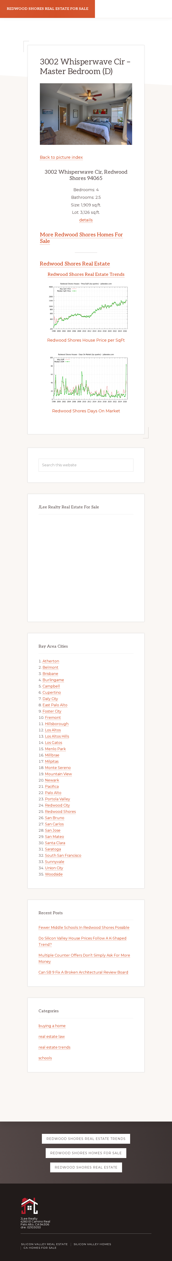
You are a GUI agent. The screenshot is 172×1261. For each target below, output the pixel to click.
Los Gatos (53, 743)
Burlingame (53, 680)
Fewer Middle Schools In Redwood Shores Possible (84, 927)
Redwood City (57, 805)
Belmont (50, 667)
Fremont (53, 717)
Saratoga (53, 849)
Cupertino (52, 692)
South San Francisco (63, 855)
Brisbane (50, 674)
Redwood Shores (60, 811)
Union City (54, 868)
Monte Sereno (58, 768)
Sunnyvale (54, 862)
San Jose (52, 830)
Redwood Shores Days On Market (86, 411)
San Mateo (54, 837)
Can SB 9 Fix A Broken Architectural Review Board (83, 972)
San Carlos (54, 824)
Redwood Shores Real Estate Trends (86, 274)
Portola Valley (57, 799)
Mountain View (58, 774)
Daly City (50, 699)
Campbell (51, 686)
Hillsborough (57, 724)
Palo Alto (53, 793)
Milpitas (51, 761)
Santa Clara (55, 843)
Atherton (51, 661)
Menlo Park (55, 749)
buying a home (52, 1026)
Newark (52, 780)
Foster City (52, 711)
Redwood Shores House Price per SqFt (86, 340)
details (86, 220)
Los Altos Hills (57, 736)
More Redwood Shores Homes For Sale (81, 237)
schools (45, 1058)
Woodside (54, 874)
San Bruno (54, 818)
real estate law (52, 1036)
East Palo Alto (55, 705)
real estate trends (54, 1047)
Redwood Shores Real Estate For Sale (47, 9)
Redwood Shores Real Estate (75, 264)
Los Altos (53, 730)
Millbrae (52, 755)
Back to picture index (61, 157)
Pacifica (52, 786)
